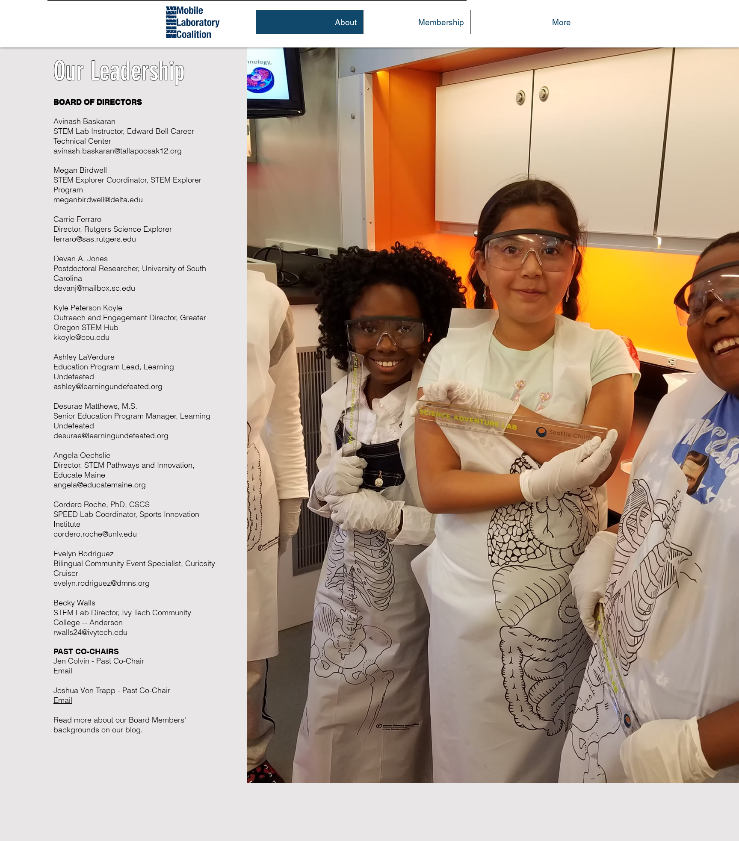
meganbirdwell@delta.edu (98, 199)
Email (62, 700)
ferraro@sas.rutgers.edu (94, 239)
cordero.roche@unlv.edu (95, 534)
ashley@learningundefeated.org (108, 386)
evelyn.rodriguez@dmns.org (101, 583)
